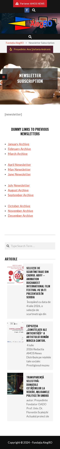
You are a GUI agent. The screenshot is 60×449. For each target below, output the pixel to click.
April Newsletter (19, 164)
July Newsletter (19, 185)
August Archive (18, 190)
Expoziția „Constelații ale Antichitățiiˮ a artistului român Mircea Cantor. (37, 333)
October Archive (19, 206)
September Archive (21, 195)
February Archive (19, 149)
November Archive (20, 211)
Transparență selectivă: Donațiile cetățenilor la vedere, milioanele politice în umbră (37, 386)
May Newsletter (19, 169)
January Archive (18, 144)
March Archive (18, 154)
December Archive (20, 215)
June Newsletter (19, 174)
